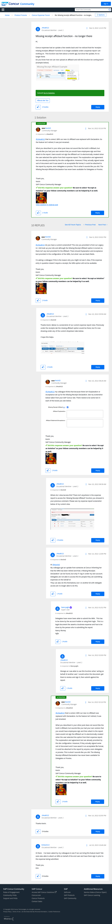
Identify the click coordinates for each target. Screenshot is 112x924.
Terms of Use (16, 911)
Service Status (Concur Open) (95, 892)
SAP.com (67, 892)
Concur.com (36, 895)
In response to (44, 134)
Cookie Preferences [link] (54, 911)
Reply (98, 107)
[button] (87, 28)
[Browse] (4, 9)
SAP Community (70, 898)
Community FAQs (10, 895)
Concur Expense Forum (41, 15)
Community (27, 3)
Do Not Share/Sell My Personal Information (34, 911)
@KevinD (56, 565)
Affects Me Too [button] (42, 100)
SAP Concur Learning (92, 895)
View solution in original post (47, 205)
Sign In (106, 4)
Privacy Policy (7, 911)
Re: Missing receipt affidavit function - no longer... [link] (73, 15)
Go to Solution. (49, 93)
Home (7, 15)
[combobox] (93, 9)
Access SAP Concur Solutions (43, 892)
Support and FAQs (10, 898)
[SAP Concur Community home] (10, 3)
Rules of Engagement (11, 892)
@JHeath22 (40, 139)
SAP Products (69, 895)
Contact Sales (37, 901)
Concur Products (38, 898)
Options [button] (101, 15)
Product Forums (21, 15)
